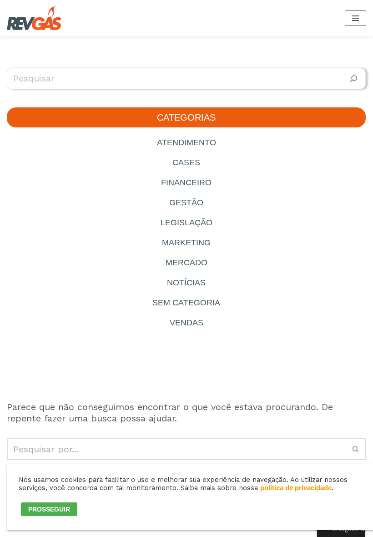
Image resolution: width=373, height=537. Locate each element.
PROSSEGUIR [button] (49, 509)
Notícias (186, 282)
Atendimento (186, 142)
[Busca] (356, 449)
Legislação (186, 222)
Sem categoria (186, 302)
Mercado (186, 262)
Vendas (186, 322)
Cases (186, 162)
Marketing (186, 242)
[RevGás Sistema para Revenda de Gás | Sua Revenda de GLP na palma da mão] (34, 18)
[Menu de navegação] (355, 18)
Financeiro (186, 182)
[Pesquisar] (354, 78)
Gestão (186, 202)
